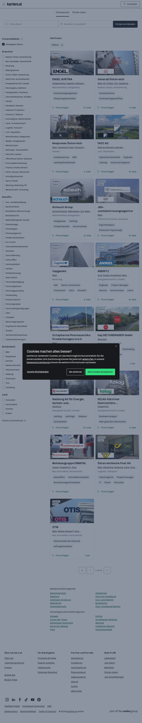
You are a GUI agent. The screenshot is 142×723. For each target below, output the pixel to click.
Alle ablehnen (75, 372)
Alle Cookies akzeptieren (100, 372)
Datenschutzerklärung (38, 362)
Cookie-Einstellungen (38, 371)
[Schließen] (116, 346)
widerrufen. (88, 359)
